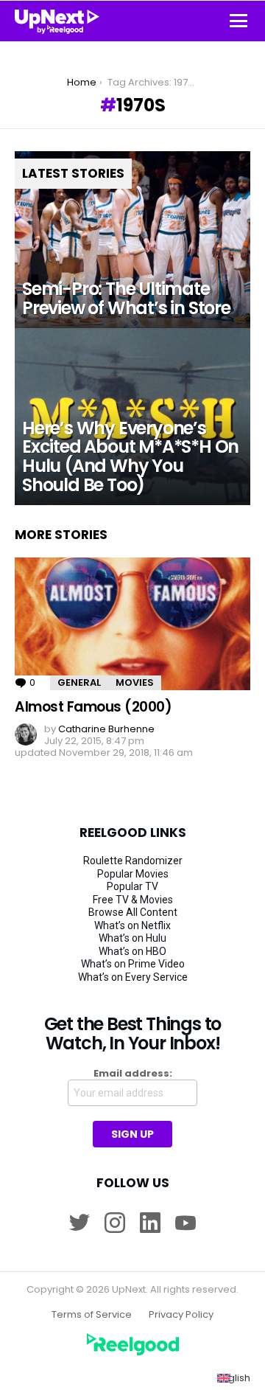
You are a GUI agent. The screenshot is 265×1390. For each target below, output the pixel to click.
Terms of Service (92, 1315)
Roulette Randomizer (133, 860)
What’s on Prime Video (133, 964)
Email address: (132, 1074)
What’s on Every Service (133, 977)
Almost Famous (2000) (93, 707)
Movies (135, 682)
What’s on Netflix (132, 925)
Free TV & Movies (133, 900)
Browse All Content (132, 912)
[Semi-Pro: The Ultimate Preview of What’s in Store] (132, 239)
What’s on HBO (132, 951)
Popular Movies (133, 874)
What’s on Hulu (132, 938)
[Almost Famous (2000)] (132, 623)
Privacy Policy (181, 1315)
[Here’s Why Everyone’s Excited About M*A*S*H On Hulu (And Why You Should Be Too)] (132, 416)
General (79, 682)
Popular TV (132, 886)
